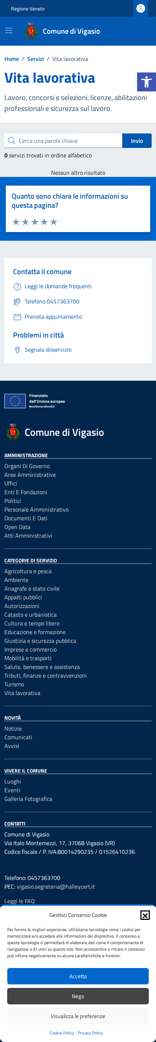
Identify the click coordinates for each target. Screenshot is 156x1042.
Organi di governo (27, 466)
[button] (146, 82)
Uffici (10, 483)
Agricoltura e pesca (28, 571)
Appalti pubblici (23, 597)
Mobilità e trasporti (28, 658)
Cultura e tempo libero (31, 623)
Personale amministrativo (36, 509)
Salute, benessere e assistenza (42, 666)
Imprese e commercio (30, 649)
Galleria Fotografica (28, 798)
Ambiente (16, 579)
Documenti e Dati (26, 518)
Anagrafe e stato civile (31, 588)
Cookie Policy (62, 1032)
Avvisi (11, 745)
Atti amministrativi (28, 535)
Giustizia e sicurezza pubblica (40, 640)
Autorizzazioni (22, 605)
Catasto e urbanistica (30, 614)
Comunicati (18, 737)
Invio (137, 140)
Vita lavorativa (22, 693)
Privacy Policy (90, 1032)
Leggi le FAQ (19, 901)
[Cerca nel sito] (136, 31)
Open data (17, 526)
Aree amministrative (30, 474)
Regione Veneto (28, 8)
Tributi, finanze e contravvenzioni (45, 675)
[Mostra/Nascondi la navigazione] (8, 30)
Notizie (13, 728)
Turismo (14, 684)
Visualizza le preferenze (78, 1016)
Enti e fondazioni (25, 492)
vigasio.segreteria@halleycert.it (56, 886)
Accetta (78, 976)
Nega (78, 996)
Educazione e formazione (35, 632)
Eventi (12, 790)
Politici (12, 500)
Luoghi (12, 781)
